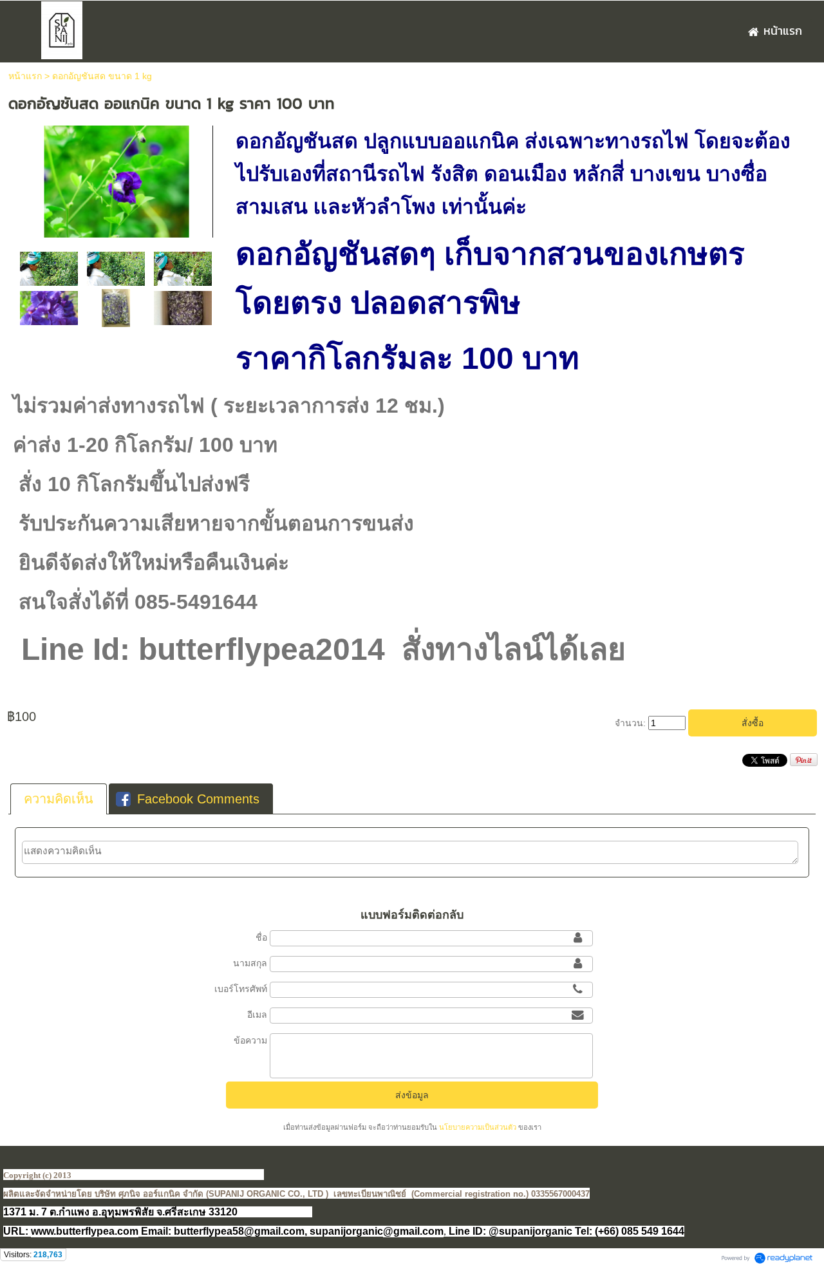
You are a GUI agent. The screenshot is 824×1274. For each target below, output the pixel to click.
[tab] (58, 798)
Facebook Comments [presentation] (198, 799)
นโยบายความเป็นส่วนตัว (477, 1127)
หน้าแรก (25, 76)
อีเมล (257, 1014)
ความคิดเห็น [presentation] (58, 799)
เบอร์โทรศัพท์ (240, 989)
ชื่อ (261, 937)
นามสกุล (250, 963)
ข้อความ (250, 1040)
